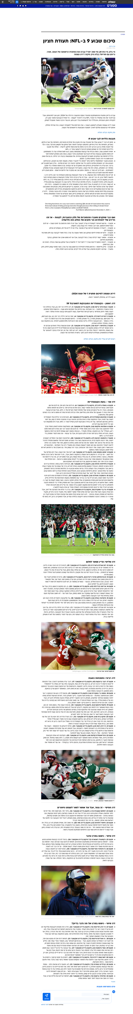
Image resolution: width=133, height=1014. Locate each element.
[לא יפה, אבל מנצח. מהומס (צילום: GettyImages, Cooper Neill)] (78, 370)
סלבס (78, 2)
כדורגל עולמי (80, 6)
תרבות (85, 2)
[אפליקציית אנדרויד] (26, 6)
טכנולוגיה (48, 2)
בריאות (62, 2)
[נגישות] (2, 2)
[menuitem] (103, 2)
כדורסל (73, 6)
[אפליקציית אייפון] (23, 6)
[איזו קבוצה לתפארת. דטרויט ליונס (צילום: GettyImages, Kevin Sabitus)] (78, 84)
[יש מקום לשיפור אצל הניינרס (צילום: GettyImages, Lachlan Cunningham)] (78, 647)
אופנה (41, 2)
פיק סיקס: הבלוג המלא (106, 133)
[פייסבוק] (17, 6)
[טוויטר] (20, 6)
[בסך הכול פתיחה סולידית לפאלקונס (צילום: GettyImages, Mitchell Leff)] (78, 530)
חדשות (104, 2)
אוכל (67, 2)
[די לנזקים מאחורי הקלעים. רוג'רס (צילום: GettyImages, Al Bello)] (78, 776)
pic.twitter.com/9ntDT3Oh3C (79, 208)
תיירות (55, 2)
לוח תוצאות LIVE (100, 6)
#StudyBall (65, 208)
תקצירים (56, 6)
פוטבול (113, 981)
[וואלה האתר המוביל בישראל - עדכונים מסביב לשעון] (111, 2)
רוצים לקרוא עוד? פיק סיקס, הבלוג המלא (99, 339)
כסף (73, 2)
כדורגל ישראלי (89, 6)
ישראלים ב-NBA (65, 6)
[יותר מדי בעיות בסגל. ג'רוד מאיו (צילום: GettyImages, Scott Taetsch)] (78, 892)
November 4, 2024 (103, 210)
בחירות (91, 2)
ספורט (98, 2)
